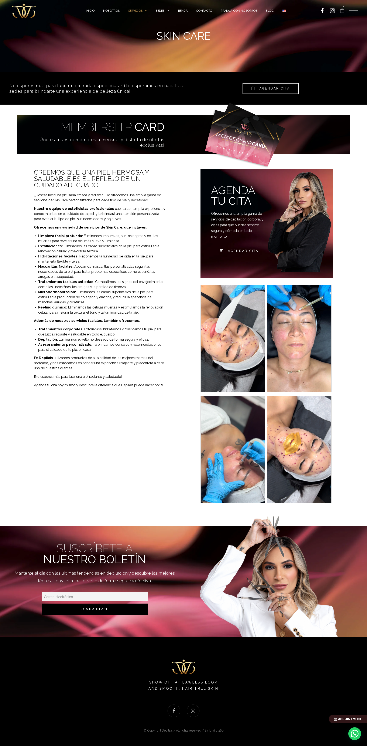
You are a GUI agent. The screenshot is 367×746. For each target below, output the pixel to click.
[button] (271, 88)
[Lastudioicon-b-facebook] (174, 711)
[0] (342, 11)
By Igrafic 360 (214, 730)
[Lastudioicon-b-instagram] (193, 711)
